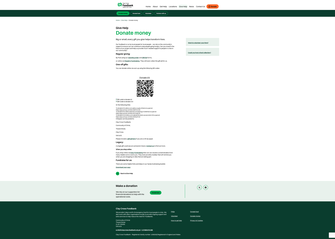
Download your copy (123, 167)
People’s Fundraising (132, 61)
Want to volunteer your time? (198, 43)
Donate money (123, 13)
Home (148, 6)
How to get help (176, 221)
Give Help (183, 6)
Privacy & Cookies (196, 221)
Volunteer (148, 13)
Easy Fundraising (137, 153)
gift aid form (132, 139)
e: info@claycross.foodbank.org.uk (128, 230)
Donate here (155, 193)
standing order (133, 58)
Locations (173, 6)
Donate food (136, 13)
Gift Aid (144, 58)
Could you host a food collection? (199, 53)
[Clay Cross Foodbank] (125, 9)
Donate (214, 6)
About (155, 6)
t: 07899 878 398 (147, 230)
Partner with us (161, 13)
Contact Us (200, 6)
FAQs (173, 212)
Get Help (163, 6)
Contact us (150, 146)
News (191, 6)
